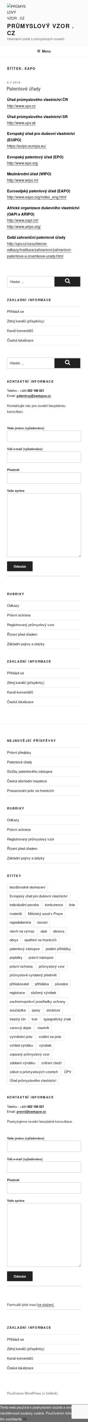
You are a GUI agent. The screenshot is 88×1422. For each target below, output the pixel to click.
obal (44, 931)
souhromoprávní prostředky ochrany (37, 1001)
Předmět (13, 469)
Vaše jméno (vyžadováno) (25, 428)
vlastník (43, 1027)
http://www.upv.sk (21, 122)
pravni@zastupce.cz (31, 1111)
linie (72, 904)
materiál (16, 913)
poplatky (16, 957)
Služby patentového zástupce (29, 771)
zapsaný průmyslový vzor (30, 1054)
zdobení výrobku (22, 1062)
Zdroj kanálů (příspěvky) (25, 320)
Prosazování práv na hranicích (30, 790)
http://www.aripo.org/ (24, 226)
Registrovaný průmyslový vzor (30, 624)
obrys (14, 939)
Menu (46, 51)
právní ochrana (21, 966)
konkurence (54, 904)
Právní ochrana (19, 614)
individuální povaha (24, 904)
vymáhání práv (21, 1036)
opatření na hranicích (40, 939)
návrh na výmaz (22, 931)
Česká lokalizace (20, 340)
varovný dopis (20, 1027)
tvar (35, 1018)
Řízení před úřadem (22, 634)
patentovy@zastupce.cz (34, 395)
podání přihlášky (58, 948)
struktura (53, 1010)
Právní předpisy (19, 752)
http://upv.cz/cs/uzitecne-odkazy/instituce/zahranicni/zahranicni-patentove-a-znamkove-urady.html (39, 250)
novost (42, 922)
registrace (17, 992)
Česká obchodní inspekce (27, 780)
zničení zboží (51, 1062)
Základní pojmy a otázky (26, 643)
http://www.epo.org (22, 163)
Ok (25, 1418)
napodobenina (20, 922)
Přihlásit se (15, 311)
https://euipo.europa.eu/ (26, 146)
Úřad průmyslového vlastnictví (33, 1080)
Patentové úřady (24, 88)
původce (61, 983)
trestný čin (18, 1018)
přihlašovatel (19, 983)
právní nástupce (41, 957)
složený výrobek (43, 992)
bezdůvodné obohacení (27, 887)
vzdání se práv (50, 1036)
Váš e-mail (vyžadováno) (24, 449)
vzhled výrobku (21, 1045)
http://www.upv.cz (21, 105)
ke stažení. (46, 1304)
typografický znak (57, 1018)
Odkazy (13, 605)
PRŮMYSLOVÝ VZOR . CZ (40, 29)
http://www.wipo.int (22, 180)
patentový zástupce (25, 948)
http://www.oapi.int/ (22, 220)
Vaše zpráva (15, 490)
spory (36, 1010)
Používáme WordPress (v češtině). (32, 1393)
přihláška (42, 983)
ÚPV (67, 1071)
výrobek (45, 1045)
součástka (18, 1010)
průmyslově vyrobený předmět (33, 974)
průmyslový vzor (52, 966)
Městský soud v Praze (45, 913)
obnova (58, 931)
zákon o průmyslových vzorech (34, 1071)
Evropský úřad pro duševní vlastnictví (39, 895)
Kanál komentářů (20, 330)
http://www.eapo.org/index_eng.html (36, 197)
